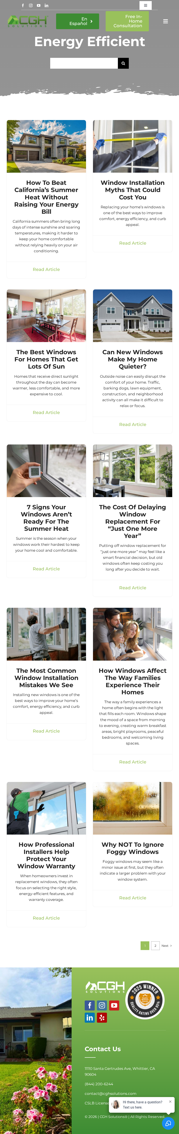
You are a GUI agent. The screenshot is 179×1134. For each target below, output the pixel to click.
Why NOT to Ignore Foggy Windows (133, 848)
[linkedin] (46, 5)
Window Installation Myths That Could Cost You (133, 190)
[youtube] (38, 5)
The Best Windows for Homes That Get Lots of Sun (46, 359)
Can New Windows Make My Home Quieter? (132, 359)
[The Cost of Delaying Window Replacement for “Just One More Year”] (132, 447)
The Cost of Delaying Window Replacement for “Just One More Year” (132, 521)
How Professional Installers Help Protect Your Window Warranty (46, 855)
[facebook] (23, 5)
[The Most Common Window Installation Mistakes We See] (46, 610)
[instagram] (31, 5)
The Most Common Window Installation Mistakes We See (46, 678)
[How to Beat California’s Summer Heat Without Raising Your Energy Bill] (46, 123)
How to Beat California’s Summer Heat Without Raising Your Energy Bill (46, 197)
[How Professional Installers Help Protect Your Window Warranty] (46, 785)
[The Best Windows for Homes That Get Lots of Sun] (46, 292)
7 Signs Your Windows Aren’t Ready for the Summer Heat (46, 517)
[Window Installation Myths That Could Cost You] (132, 123)
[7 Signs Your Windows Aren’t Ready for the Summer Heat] (46, 447)
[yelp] (102, 1018)
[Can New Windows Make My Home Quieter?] (132, 292)
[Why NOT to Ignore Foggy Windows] (132, 785)
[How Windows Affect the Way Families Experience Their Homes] (132, 610)
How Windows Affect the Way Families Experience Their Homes (133, 681)
